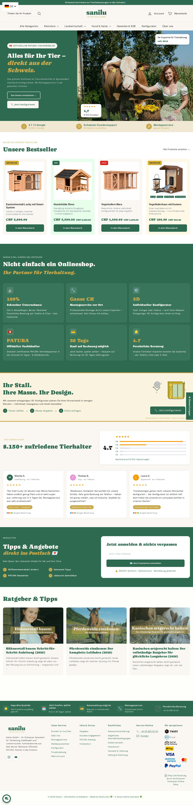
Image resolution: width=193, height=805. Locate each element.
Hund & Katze (100, 26)
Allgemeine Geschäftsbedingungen (119, 737)
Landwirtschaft (74, 26)
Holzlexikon (85, 744)
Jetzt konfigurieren (167, 410)
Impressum (113, 746)
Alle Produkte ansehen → (176, 149)
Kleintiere (50, 26)
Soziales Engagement (90, 735)
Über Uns (55, 735)
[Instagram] (9, 757)
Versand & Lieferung (118, 751)
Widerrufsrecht (115, 742)
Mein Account (58, 756)
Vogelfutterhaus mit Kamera (165, 204)
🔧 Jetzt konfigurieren (23, 104)
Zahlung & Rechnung (118, 755)
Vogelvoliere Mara (111, 204)
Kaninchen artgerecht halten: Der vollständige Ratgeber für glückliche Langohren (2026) (159, 652)
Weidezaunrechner (60, 744)
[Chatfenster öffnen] (6, 798)
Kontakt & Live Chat (61, 731)
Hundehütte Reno (64, 204)
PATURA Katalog (88, 739)
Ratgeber (84, 731)
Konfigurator (149, 26)
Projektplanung (58, 752)
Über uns (167, 26)
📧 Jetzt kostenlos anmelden (145, 563)
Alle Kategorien (29, 26)
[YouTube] (16, 757)
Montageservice (59, 739)
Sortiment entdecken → (24, 95)
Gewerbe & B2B (126, 26)
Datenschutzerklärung (119, 731)
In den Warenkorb (25, 228)
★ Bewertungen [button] (189, 406)
